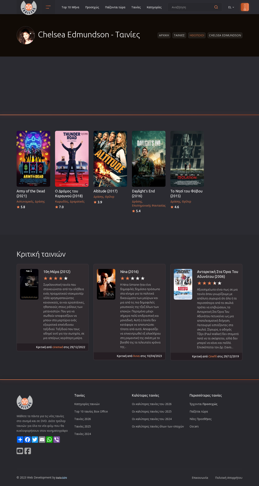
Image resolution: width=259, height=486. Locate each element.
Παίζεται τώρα (199, 411)
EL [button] (229, 7)
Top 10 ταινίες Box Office (91, 411)
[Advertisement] (129, 87)
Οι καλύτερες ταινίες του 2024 (152, 419)
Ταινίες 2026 (82, 419)
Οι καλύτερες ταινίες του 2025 (152, 411)
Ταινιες (179, 35)
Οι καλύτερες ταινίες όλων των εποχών (158, 426)
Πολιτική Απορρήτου (228, 478)
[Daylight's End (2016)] (149, 159)
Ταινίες (136, 7)
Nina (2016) (129, 272)
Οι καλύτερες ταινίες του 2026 (152, 404)
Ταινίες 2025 (82, 426)
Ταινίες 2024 (82, 434)
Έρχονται (204, 404)
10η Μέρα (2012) (56, 272)
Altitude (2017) (105, 191)
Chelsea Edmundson (225, 35)
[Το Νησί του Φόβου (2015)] (187, 159)
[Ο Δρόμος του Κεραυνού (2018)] (72, 159)
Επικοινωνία (200, 478)
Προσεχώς (92, 7)
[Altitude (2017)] (110, 159)
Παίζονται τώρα (115, 7)
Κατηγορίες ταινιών (87, 404)
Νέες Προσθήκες (200, 419)
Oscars (194, 426)
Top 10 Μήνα (70, 7)
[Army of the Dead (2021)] (33, 159)
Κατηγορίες (154, 7)
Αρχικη (164, 35)
